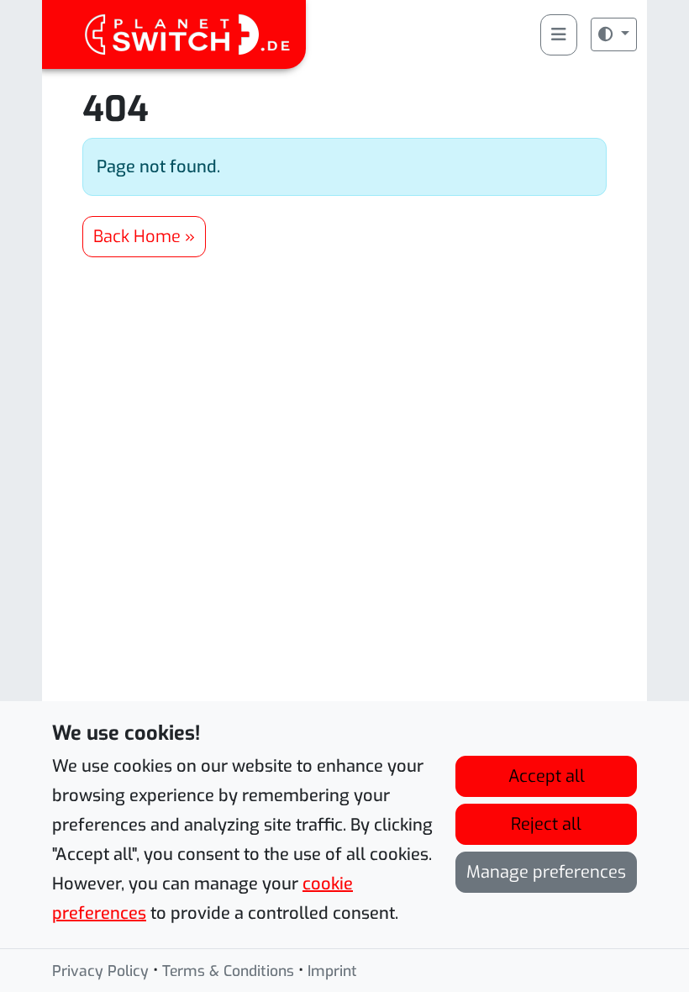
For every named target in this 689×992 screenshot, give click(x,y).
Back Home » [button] (144, 236)
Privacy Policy (100, 971)
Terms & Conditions (228, 971)
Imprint (332, 971)
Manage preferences (546, 872)
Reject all (546, 824)
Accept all (546, 776)
